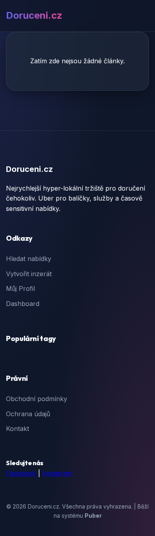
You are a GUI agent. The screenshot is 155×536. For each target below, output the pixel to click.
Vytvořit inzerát (29, 274)
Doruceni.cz (34, 15)
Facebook (21, 473)
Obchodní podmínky (36, 399)
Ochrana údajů (28, 414)
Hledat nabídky (28, 259)
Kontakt (17, 429)
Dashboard (22, 304)
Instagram (57, 473)
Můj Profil (20, 288)
